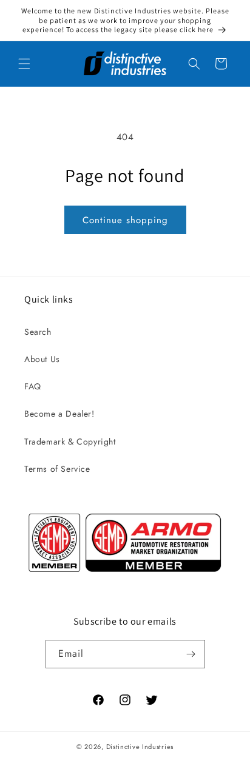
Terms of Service (57, 469)
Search (38, 332)
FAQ (32, 386)
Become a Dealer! (59, 414)
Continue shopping (125, 220)
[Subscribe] (191, 654)
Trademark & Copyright (70, 441)
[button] (24, 63)
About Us (42, 359)
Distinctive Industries (140, 746)
